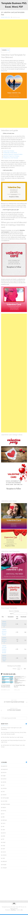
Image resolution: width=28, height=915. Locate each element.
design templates (5, 17)
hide (8, 50)
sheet (3, 858)
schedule (4, 855)
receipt (3, 842)
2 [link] (21, 668)
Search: (11, 613)
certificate (4, 788)
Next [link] (25, 668)
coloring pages (5, 797)
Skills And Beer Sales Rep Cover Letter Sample (12, 737)
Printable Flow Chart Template (10, 157)
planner (4, 832)
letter (3, 816)
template (4, 864)
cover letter (4, 801)
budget (3, 775)
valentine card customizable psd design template (4, 649)
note (3, 826)
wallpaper (4, 867)
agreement (4, 766)
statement (4, 861)
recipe (3, 845)
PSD (3, 839)
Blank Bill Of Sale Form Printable (11, 156)
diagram (4, 807)
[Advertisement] (14, 33)
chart (3, 791)
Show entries (14, 611)
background (5, 769)
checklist (4, 794)
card (3, 785)
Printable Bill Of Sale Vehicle (10, 152)
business (4, 778)
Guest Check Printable (8, 151)
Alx (22, 910)
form (3, 813)
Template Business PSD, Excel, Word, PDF (14, 5)
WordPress (13, 910)
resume (4, 851)
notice (3, 829)
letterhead (4, 820)
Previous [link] (14, 668)
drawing (4, 810)
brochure (4, 772)
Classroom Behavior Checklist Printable (12, 154)
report (3, 848)
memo (3, 823)
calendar (4, 782)
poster (3, 836)
